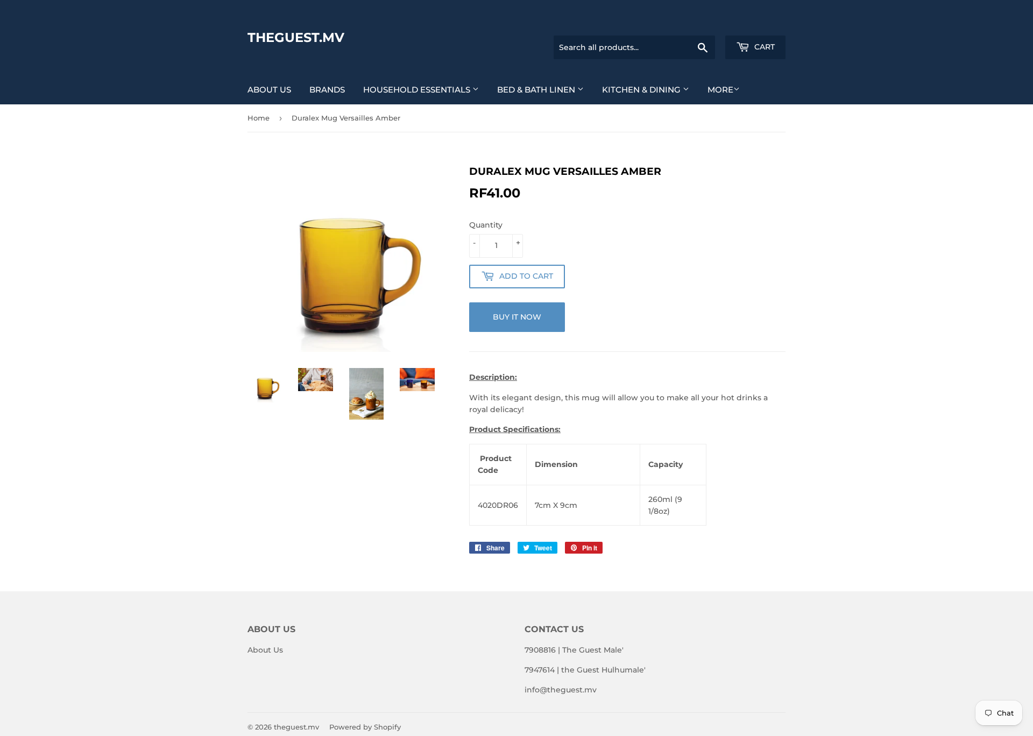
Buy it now (517, 317)
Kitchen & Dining (642, 89)
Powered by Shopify (365, 727)
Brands (327, 89)
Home (258, 118)
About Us (269, 89)
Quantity (486, 225)
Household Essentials (417, 89)
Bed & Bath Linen (537, 89)
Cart (763, 47)
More (720, 89)
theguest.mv (295, 37)
